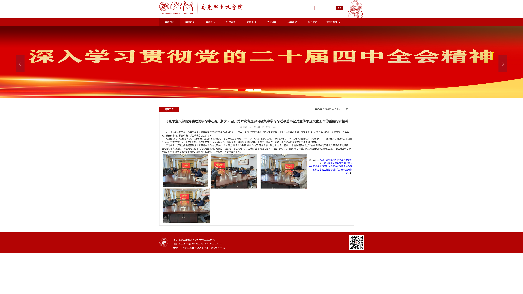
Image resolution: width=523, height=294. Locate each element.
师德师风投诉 (333, 22)
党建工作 (251, 22)
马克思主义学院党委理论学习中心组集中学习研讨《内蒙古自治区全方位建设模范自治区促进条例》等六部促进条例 (330, 166)
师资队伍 (230, 22)
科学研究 (292, 22)
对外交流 (312, 22)
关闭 (348, 173)
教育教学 (271, 22)
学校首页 (169, 22)
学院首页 (190, 22)
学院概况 (210, 22)
